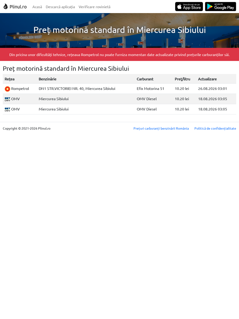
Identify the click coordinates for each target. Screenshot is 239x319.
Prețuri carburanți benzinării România (161, 128)
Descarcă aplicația (60, 6)
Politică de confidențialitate (215, 128)
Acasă (37, 6)
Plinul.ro (17, 6)
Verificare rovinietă (94, 6)
